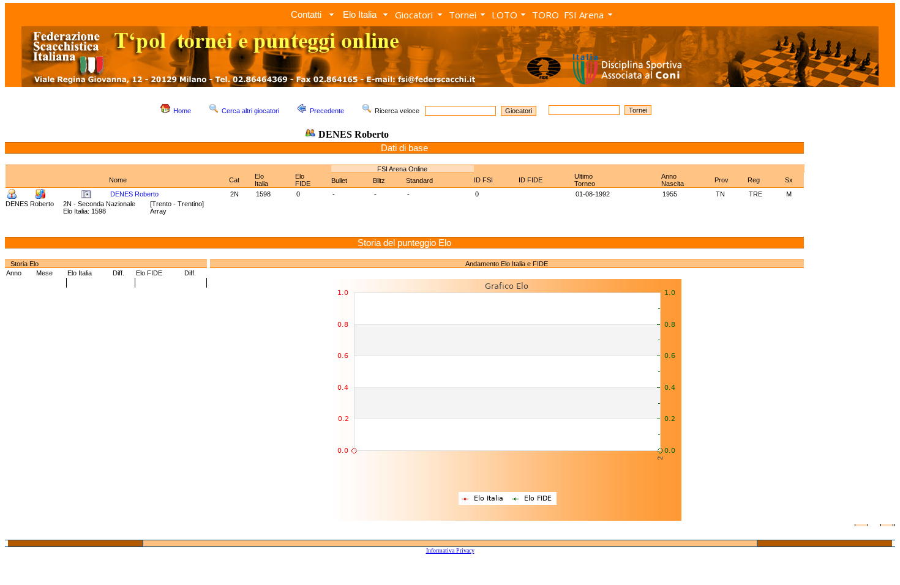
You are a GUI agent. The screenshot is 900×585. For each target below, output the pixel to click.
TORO (545, 15)
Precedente (327, 110)
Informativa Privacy (450, 550)
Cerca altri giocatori (250, 110)
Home (182, 110)
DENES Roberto (134, 194)
